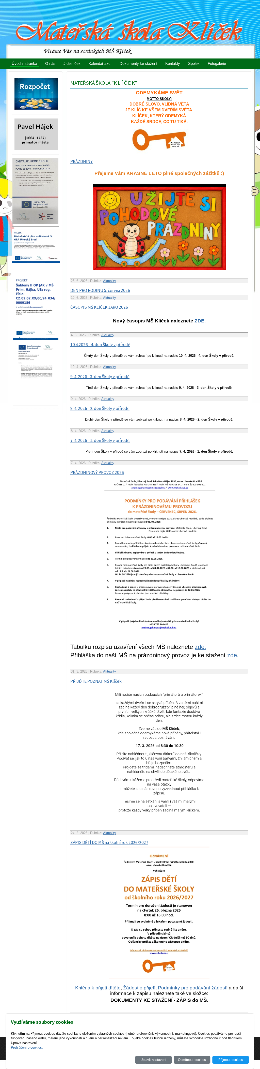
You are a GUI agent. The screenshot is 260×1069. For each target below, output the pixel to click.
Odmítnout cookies (192, 1060)
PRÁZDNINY (81, 161)
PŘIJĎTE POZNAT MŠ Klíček (96, 681)
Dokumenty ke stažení (138, 63)
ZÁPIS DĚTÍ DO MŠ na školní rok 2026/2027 (109, 842)
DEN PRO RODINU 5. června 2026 (100, 290)
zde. (200, 646)
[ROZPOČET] (36, 111)
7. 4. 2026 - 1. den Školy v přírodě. (100, 440)
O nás (50, 63)
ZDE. (200, 320)
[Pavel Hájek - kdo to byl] (36, 152)
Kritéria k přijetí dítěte (98, 987)
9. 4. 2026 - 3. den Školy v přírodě (99, 376)
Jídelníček (71, 63)
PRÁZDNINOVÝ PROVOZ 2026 (97, 472)
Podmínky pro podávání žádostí (193, 987)
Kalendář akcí (100, 63)
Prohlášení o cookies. (27, 1047)
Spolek (194, 63)
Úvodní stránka (24, 63)
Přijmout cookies (230, 1060)
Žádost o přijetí (139, 987)
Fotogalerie (217, 63)
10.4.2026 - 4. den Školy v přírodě (100, 344)
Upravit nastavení (153, 1060)
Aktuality (109, 281)
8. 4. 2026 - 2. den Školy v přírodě (99, 408)
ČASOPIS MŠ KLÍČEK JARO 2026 (99, 307)
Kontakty (172, 63)
